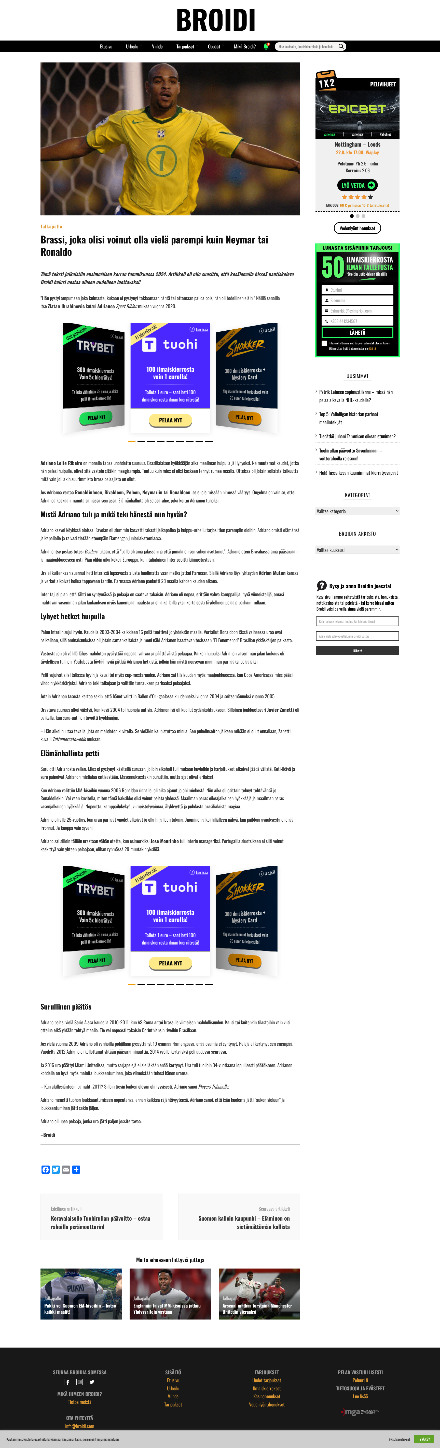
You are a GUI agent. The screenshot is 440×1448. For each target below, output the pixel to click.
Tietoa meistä (79, 1401)
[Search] (341, 46)
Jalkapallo (51, 226)
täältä (372, 348)
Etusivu (106, 46)
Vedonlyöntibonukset (357, 227)
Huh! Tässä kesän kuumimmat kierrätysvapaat (358, 472)
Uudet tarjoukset (266, 1380)
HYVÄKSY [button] (424, 1439)
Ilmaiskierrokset (267, 1388)
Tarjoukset (185, 46)
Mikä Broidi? (245, 46)
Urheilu (132, 46)
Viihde (157, 46)
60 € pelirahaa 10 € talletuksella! (364, 205)
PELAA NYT (96, 417)
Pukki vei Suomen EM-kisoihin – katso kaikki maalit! (80, 1308)
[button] (131, 441)
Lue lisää (119, 337)
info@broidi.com (79, 1425)
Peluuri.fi (360, 1380)
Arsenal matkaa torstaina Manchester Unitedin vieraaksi (257, 1308)
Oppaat (214, 46)
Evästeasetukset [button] (399, 1439)
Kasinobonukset (266, 1396)
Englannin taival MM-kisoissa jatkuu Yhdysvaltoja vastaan (167, 1308)
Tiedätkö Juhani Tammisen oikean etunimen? (357, 435)
